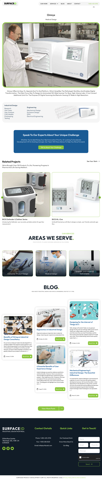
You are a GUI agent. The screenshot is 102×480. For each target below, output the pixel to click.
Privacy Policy (68, 477)
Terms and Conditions (79, 477)
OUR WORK (43, 3)
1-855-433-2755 (93, 4)
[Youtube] (12, 448)
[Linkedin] (8, 448)
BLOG (62, 3)
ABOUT (69, 3)
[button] (2, 197)
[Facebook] (4, 448)
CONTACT (77, 3)
